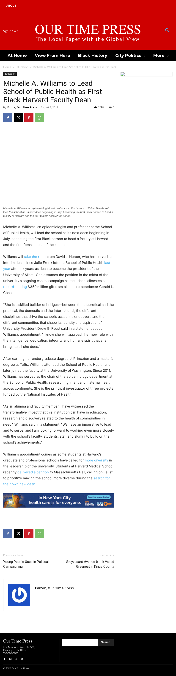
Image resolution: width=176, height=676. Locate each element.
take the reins (35, 256)
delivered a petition (33, 472)
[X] (18, 117)
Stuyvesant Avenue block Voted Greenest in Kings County (90, 564)
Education (22, 67)
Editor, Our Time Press (22, 107)
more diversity (96, 460)
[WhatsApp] (39, 117)
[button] (167, 30)
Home (7, 67)
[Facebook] (7, 117)
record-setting (15, 287)
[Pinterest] (28, 117)
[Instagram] (10, 659)
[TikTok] (16, 659)
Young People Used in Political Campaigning (26, 564)
